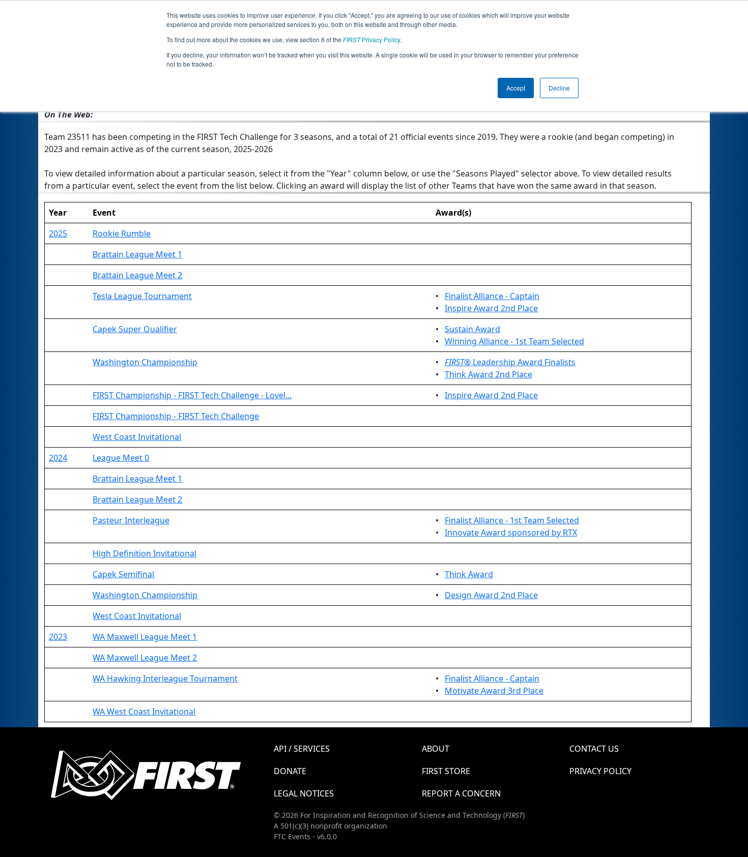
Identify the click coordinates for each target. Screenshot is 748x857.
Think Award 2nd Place (488, 374)
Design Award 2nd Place (491, 595)
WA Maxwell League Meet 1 (145, 636)
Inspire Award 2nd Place (491, 308)
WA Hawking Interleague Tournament (165, 678)
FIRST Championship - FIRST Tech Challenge (176, 416)
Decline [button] (559, 87)
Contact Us (594, 748)
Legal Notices (304, 793)
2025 (58, 233)
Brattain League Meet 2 (137, 275)
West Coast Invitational (137, 436)
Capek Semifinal (123, 574)
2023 (58, 636)
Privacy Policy (371, 39)
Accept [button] (515, 87)
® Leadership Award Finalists (510, 362)
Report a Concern (461, 793)
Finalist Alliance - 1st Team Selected (512, 520)
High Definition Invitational (144, 553)
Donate (290, 771)
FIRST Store (446, 771)
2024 (58, 457)
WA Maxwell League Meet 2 (145, 657)
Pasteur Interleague (131, 520)
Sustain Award (472, 329)
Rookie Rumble (122, 233)
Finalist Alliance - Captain (492, 296)
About (435, 748)
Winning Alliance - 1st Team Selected (514, 341)
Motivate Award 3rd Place (494, 690)
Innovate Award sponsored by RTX (511, 532)
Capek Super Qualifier (135, 329)
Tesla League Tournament (142, 296)
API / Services (302, 748)
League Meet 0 (121, 457)
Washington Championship (145, 362)
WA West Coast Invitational (144, 711)
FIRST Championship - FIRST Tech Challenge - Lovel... (192, 395)
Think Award (469, 574)
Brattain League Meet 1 (137, 254)
